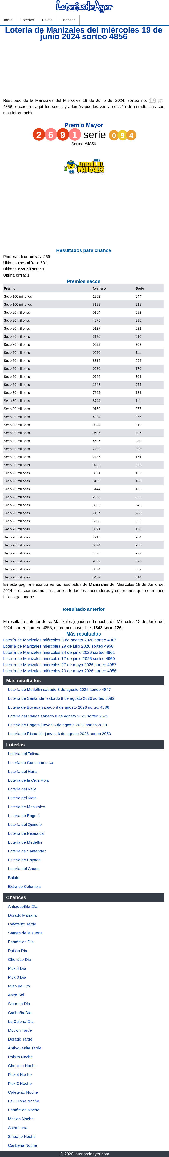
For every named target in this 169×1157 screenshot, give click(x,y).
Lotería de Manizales (26, 807)
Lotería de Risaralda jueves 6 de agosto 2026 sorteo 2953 (59, 734)
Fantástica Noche (23, 1110)
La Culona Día (21, 1021)
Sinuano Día (19, 1004)
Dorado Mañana (22, 915)
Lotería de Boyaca (24, 860)
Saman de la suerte (25, 933)
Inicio (8, 20)
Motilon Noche (21, 1119)
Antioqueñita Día (23, 906)
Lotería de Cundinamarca (30, 762)
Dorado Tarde (20, 1039)
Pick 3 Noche (20, 1083)
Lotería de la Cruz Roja (28, 780)
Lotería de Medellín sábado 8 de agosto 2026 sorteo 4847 (59, 689)
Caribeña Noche (22, 1145)
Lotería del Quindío (25, 824)
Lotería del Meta (22, 798)
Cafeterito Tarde (22, 924)
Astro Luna (17, 1128)
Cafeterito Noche (23, 1092)
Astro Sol (16, 995)
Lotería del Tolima (23, 754)
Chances (68, 20)
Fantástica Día (21, 942)
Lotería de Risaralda (26, 833)
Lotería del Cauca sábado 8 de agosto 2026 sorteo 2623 (58, 716)
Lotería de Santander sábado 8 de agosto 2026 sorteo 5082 (61, 698)
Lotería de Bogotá (24, 816)
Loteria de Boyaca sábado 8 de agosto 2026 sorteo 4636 (58, 707)
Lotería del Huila (22, 771)
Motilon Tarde (20, 1030)
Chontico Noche (22, 1066)
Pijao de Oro (19, 986)
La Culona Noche (23, 1101)
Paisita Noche (20, 1057)
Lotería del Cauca (24, 869)
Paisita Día (17, 951)
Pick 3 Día (17, 977)
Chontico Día (19, 959)
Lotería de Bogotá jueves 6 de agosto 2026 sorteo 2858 (57, 725)
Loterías (27, 20)
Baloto (47, 20)
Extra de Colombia (24, 886)
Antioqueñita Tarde (24, 1048)
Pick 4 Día (17, 968)
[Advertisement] (83, 68)
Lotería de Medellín (25, 842)
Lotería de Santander (27, 851)
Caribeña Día (20, 1012)
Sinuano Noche (22, 1136)
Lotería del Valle (22, 789)
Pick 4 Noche (20, 1074)
